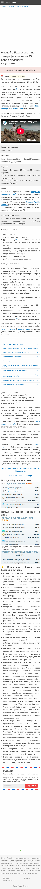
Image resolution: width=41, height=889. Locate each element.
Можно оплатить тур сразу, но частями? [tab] (17, 352)
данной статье (24, 329)
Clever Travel (10, 2)
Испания (25, 6)
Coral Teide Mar (16, 108)
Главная (3, 6)
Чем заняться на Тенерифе (20, 475)
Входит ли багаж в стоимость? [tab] (13, 384)
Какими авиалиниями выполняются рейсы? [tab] (18, 380)
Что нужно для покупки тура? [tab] (13, 344)
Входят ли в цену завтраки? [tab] (12, 356)
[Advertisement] (20, 29)
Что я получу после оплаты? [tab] (13, 361)
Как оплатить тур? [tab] (9, 340)
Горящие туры (14, 6)
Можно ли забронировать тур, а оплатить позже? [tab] (20, 348)
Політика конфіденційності (9, 879)
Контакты (27, 878)
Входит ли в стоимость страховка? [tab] (15, 370)
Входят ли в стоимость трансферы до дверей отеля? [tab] (20, 366)
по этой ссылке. (8, 329)
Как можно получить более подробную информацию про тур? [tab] (20, 375)
